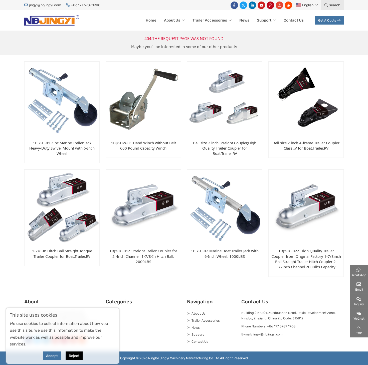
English (308, 5)
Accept (52, 356)
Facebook (234, 5)
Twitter (243, 5)
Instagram (279, 5)
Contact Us (294, 20)
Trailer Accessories (210, 20)
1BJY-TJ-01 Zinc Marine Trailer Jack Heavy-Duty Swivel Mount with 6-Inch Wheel (62, 148)
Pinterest (270, 5)
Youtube (261, 5)
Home (151, 20)
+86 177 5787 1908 (85, 5)
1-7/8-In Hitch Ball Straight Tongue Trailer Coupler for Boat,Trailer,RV (62, 253)
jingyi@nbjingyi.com (45, 5)
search (334, 5)
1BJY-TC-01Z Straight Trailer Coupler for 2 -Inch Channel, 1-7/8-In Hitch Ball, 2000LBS (143, 256)
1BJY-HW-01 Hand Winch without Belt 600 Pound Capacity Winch (143, 145)
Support (264, 20)
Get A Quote (327, 20)
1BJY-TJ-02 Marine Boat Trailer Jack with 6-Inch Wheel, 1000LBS (225, 253)
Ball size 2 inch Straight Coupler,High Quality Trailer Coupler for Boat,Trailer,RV (224, 148)
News (244, 20)
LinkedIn (252, 5)
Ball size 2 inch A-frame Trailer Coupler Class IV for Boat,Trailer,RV (306, 145)
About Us (172, 20)
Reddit (288, 5)
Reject (74, 356)
